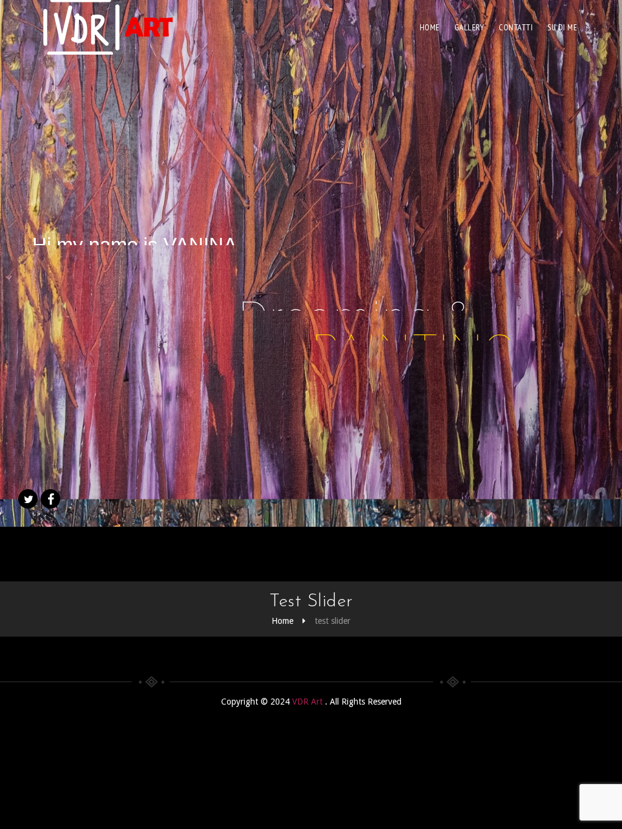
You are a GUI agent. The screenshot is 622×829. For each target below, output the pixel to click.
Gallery (469, 27)
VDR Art (308, 701)
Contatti (516, 27)
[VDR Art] (107, 27)
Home (430, 27)
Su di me (562, 27)
